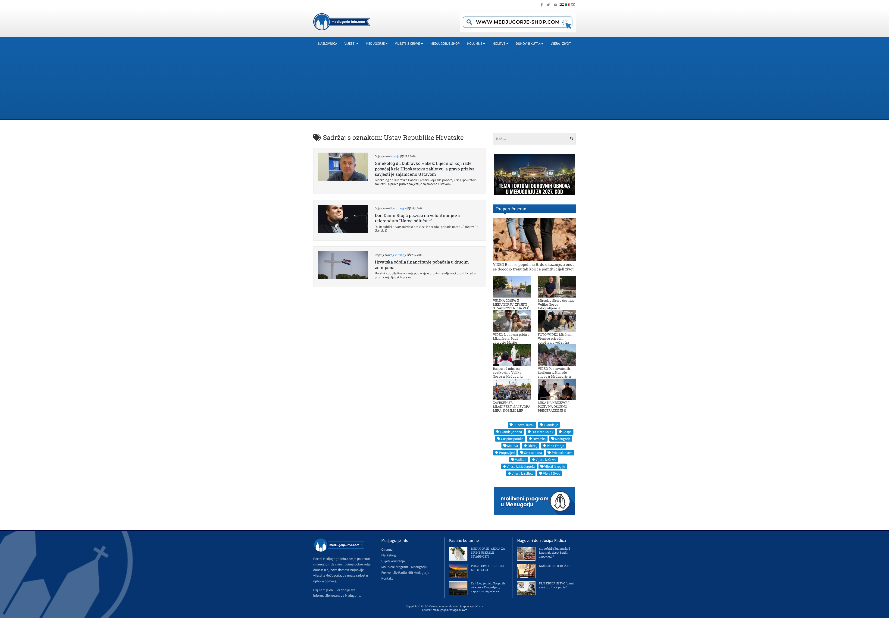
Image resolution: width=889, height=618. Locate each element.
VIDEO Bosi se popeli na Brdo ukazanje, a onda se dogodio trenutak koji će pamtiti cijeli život (534, 266)
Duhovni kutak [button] (528, 43)
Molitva (512, 445)
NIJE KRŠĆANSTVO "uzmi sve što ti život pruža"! (556, 585)
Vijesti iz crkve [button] (407, 43)
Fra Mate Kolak (542, 432)
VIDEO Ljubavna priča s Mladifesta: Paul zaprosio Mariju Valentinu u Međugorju (511, 340)
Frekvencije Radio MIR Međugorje (405, 572)
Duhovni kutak (523, 425)
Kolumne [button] (474, 43)
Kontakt (387, 578)
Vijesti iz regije (398, 208)
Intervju (395, 156)
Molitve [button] (498, 43)
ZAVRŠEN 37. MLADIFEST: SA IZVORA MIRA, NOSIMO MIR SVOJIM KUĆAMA (511, 408)
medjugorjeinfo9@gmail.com (450, 610)
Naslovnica (327, 43)
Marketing (388, 555)
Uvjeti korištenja (393, 561)
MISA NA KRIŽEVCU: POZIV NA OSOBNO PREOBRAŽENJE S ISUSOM (554, 408)
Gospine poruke (512, 438)
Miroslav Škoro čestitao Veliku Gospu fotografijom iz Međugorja (556, 306)
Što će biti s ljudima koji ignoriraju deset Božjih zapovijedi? (554, 552)
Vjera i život (561, 43)
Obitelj (532, 445)
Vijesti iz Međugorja (521, 466)
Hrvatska (539, 438)
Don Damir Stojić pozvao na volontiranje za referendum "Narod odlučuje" (417, 218)
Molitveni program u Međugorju (404, 567)
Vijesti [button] (349, 43)
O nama (387, 549)
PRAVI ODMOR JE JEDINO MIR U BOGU (488, 568)
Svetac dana (533, 452)
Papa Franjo (555, 445)
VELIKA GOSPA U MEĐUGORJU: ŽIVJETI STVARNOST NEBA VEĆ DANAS (511, 306)
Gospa (567, 432)
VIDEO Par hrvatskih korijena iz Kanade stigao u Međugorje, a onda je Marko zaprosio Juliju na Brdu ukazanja (556, 376)
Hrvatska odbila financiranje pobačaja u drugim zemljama (422, 264)
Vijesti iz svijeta (523, 473)
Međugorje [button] (375, 43)
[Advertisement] (452, 84)
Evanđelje (551, 425)
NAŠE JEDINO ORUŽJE (554, 566)
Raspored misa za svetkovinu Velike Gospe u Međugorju (508, 372)
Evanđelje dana (511, 432)
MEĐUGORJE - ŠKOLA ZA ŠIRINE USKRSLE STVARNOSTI (488, 552)
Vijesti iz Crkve (546, 459)
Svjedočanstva (562, 452)
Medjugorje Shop (445, 43)
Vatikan (520, 459)
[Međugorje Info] (341, 21)
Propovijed (507, 452)
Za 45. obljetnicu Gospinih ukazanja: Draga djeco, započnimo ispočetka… (488, 587)
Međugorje (562, 438)
